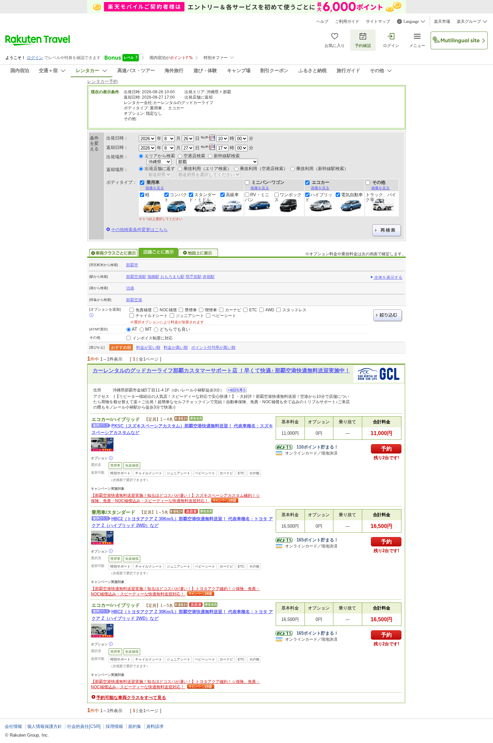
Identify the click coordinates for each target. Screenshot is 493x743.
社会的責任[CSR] (84, 726)
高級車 (232, 195)
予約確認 (363, 45)
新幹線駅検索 (227, 155)
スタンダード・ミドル (202, 197)
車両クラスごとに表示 (113, 253)
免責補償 (143, 310)
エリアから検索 (160, 155)
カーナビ (233, 310)
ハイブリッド (318, 197)
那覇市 (132, 265)
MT (148, 329)
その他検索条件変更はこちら (139, 229)
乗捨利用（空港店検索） (264, 168)
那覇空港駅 (136, 276)
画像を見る (155, 188)
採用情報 (114, 726)
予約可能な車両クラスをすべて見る (131, 697)
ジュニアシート (190, 315)
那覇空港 (134, 300)
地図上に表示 (198, 253)
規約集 (134, 726)
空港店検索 (194, 155)
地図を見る (237, 389)
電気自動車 (352, 195)
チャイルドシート (151, 315)
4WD (269, 310)
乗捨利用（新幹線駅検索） (322, 168)
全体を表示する (387, 277)
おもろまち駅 (172, 276)
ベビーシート (224, 315)
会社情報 (13, 726)
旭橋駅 (153, 276)
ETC (253, 310)
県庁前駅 (193, 276)
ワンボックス (288, 197)
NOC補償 (168, 310)
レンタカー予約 (102, 81)
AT (134, 329)
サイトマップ (378, 21)
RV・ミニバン (257, 197)
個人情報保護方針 (44, 726)
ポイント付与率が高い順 (213, 347)
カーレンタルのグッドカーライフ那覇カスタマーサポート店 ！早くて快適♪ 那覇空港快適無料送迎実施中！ (221, 370)
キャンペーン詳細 (224, 500)
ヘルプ (322, 21)
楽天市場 (442, 21)
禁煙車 (191, 310)
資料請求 (155, 726)
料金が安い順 (148, 347)
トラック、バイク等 (381, 197)
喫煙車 (211, 310)
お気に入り (335, 45)
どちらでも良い (175, 329)
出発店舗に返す (160, 168)
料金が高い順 (176, 347)
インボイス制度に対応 (152, 338)
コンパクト (175, 197)
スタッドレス (294, 310)
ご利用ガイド (347, 21)
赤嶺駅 (209, 276)
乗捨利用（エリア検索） (207, 168)
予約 (386, 449)
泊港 (130, 288)
